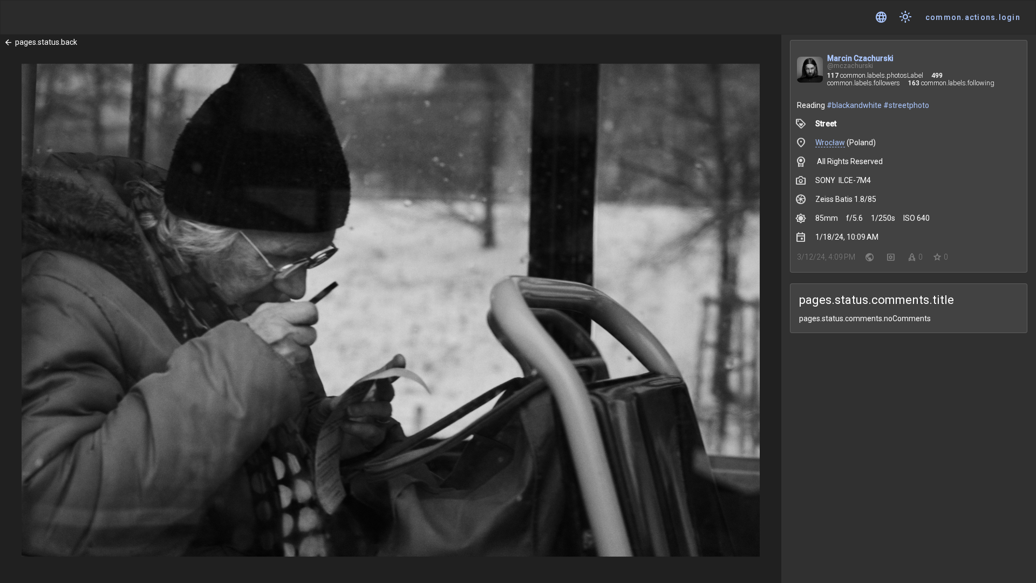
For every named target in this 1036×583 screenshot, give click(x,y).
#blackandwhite (854, 105)
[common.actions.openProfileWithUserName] (810, 71)
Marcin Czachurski (860, 58)
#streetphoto (906, 105)
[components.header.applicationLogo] (48, 17)
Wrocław (830, 142)
